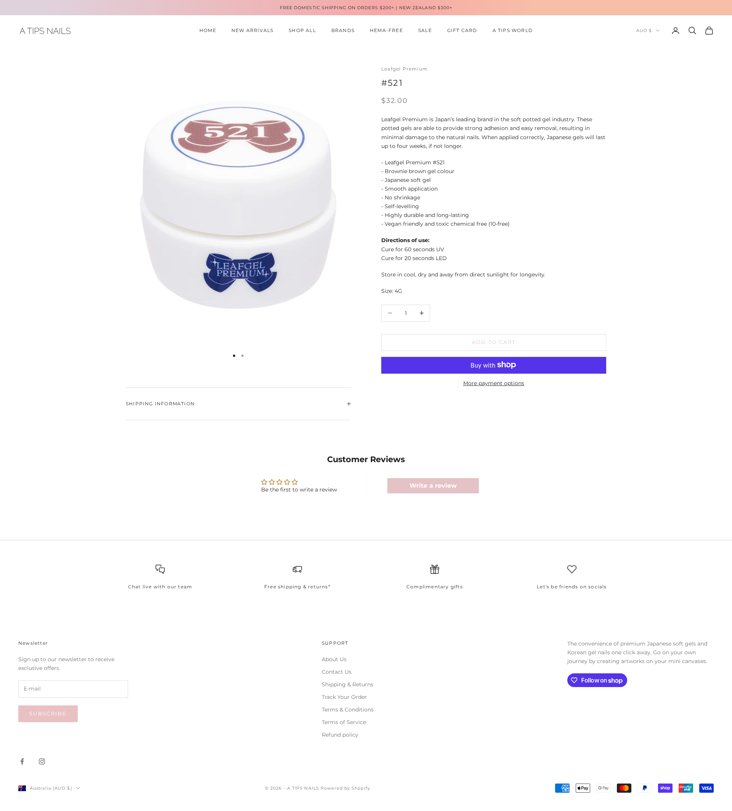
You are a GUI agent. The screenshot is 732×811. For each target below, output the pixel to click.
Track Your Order (344, 697)
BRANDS (343, 30)
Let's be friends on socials (572, 586)
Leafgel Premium (404, 69)
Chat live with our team (160, 586)
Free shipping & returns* (297, 586)
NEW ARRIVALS (252, 30)
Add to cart (494, 342)
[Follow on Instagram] (42, 761)
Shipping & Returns (347, 684)
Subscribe (48, 713)
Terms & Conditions (348, 709)
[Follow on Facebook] (22, 761)
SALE (425, 30)
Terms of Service (344, 722)
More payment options (493, 382)
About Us (334, 659)
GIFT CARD (462, 30)
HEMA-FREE (386, 30)
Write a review (433, 485)
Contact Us (337, 671)
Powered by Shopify (345, 788)
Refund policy (340, 734)
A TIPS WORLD (513, 30)
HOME (207, 30)
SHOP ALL (302, 30)
